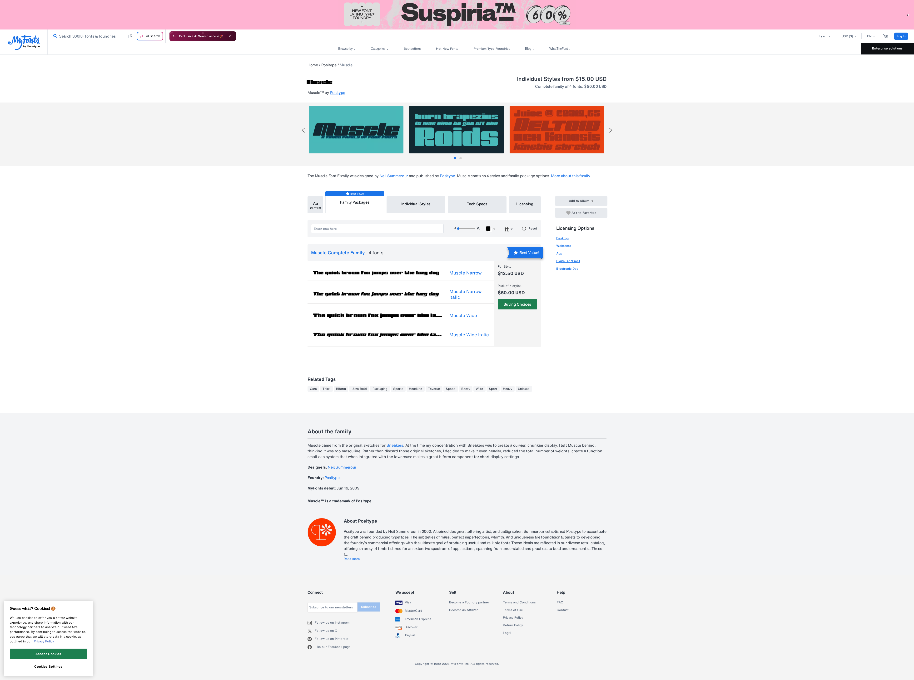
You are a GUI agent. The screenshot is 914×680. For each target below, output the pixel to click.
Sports (398, 389)
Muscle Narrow (465, 272)
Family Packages (354, 202)
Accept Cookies (48, 653)
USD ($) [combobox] (847, 36)
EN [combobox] (869, 36)
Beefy (465, 389)
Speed (451, 389)
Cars (313, 389)
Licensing (524, 204)
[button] (908, 14)
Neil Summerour (394, 176)
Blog (528, 48)
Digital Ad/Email (568, 261)
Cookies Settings (48, 666)
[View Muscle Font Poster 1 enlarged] (356, 129)
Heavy (507, 389)
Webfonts (563, 246)
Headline (415, 389)
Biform (341, 389)
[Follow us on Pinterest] (311, 639)
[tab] (455, 158)
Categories (378, 48)
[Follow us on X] (311, 631)
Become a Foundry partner (469, 602)
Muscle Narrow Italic (465, 294)
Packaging (380, 389)
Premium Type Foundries (492, 48)
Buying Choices (517, 304)
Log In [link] (901, 36)
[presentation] (303, 130)
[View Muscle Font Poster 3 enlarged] (557, 129)
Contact (563, 610)
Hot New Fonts (447, 48)
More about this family (570, 176)
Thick (326, 389)
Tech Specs (477, 204)
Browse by (345, 48)
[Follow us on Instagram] (311, 623)
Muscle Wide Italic (469, 334)
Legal (507, 633)
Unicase (524, 389)
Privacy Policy (513, 618)
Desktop (562, 238)
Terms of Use (513, 610)
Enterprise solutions (887, 48)
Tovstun (434, 389)
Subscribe (368, 607)
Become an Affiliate (463, 610)
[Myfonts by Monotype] (23, 42)
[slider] (466, 228)
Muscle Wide (463, 315)
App (559, 253)
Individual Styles (416, 204)
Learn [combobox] (823, 36)
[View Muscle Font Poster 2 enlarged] (456, 129)
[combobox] (107, 36)
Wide (479, 389)
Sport (493, 389)
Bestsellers (412, 48)
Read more (352, 559)
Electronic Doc (567, 268)
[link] (54, 36)
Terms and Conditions (519, 602)
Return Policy (513, 625)
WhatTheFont (558, 48)
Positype (328, 65)
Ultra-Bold (359, 389)
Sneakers (395, 445)
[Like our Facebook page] (311, 647)
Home (313, 65)
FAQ (560, 602)
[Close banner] (229, 36)
